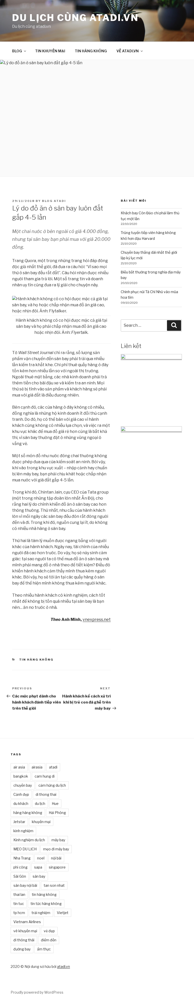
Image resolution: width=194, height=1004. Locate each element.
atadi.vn (63, 966)
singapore (57, 867)
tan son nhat (54, 885)
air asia (19, 767)
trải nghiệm (41, 912)
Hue (55, 803)
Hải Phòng (57, 812)
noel (40, 858)
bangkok (20, 776)
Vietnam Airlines (27, 922)
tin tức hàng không (46, 903)
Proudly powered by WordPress (37, 992)
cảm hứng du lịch (52, 785)
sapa (38, 867)
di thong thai (46, 794)
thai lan (19, 894)
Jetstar (19, 822)
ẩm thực (44, 949)
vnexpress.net (97, 619)
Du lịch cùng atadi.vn (75, 17)
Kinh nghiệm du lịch (29, 840)
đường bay (22, 949)
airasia (37, 767)
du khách (20, 803)
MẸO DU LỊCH (25, 849)
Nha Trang (22, 858)
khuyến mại (41, 822)
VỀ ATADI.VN (127, 51)
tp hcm (19, 912)
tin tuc (18, 903)
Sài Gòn (19, 876)
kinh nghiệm (23, 831)
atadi (53, 767)
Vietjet (62, 912)
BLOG (17, 51)
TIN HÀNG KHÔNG (91, 51)
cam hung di (45, 776)
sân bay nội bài (25, 885)
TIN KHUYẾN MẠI (50, 51)
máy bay (58, 840)
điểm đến (48, 940)
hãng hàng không (27, 812)
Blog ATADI (54, 201)
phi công (20, 867)
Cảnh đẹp (21, 794)
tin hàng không (44, 894)
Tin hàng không (36, 659)
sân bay (39, 876)
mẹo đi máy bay (56, 849)
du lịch (40, 803)
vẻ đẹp (49, 931)
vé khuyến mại (25, 931)
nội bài (56, 858)
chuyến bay (22, 785)
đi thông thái (23, 940)
